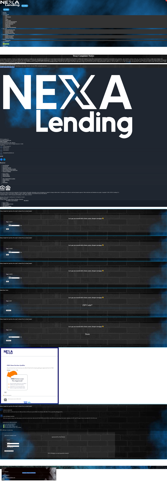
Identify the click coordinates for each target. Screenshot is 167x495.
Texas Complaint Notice (10, 49)
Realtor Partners (6, 180)
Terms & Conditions (7, 171)
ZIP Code (87, 305)
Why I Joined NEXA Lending (9, 178)
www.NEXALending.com (5, 140)
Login (4, 181)
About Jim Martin (6, 176)
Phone (8, 444)
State (10, 224)
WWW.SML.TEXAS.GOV (44, 60)
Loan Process (5, 166)
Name (8, 439)
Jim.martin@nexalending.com (8, 152)
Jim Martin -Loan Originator (12, 200)
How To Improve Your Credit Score (10, 170)
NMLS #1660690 (3, 141)
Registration (5, 182)
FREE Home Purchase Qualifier (9, 169)
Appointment (25, 6)
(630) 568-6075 (6, 149)
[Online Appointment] (6, 11)
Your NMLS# (10, 447)
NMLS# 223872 (6, 175)
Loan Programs (6, 165)
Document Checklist (7, 167)
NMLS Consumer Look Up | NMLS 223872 (14, 398)
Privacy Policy (6, 173)
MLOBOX (26, 200)
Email (8, 442)
